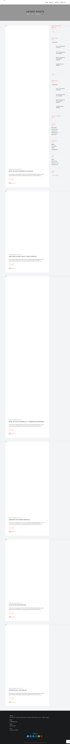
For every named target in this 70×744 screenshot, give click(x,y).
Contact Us (63, 2)
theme (21, 169)
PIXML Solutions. (42, 742)
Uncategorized (54, 149)
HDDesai (14, 183)
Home (46, 2)
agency (21, 254)
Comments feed (54, 162)
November (37, 14)
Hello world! (54, 42)
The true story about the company (60, 53)
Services (57, 2)
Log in (52, 159)
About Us (51, 2)
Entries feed (54, 161)
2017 (33, 14)
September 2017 (54, 132)
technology (53, 146)
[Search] (64, 31)
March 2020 (53, 127)
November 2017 (54, 129)
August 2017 (54, 134)
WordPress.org (54, 164)
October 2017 (54, 131)
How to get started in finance (60, 47)
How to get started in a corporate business (60, 59)
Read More (11, 179)
